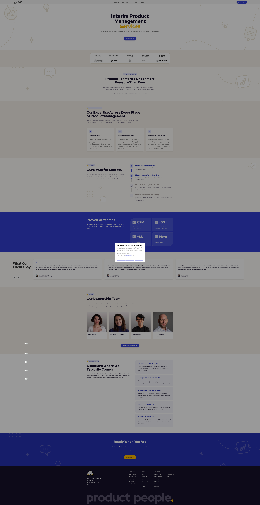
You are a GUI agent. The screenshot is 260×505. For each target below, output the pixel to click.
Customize (121, 259)
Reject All (130, 259)
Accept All (138, 259)
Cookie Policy (128, 255)
